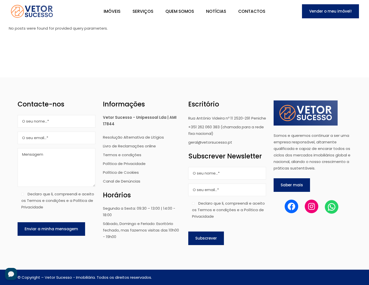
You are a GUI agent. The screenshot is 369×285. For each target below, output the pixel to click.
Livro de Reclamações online (129, 146)
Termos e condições (122, 154)
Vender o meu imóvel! (330, 11)
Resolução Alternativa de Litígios (133, 137)
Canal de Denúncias (121, 181)
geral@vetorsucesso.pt (210, 142)
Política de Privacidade (124, 163)
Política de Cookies (121, 172)
